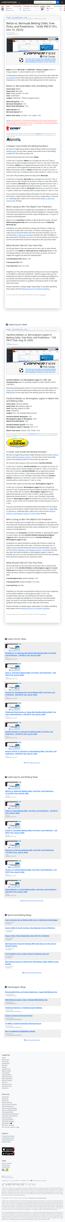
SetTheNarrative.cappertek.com (14, 1011)
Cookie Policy (6, 1167)
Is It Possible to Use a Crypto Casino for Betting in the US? (27, 954)
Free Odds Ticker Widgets (9, 1116)
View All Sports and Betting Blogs (32, 972)
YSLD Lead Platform (8, 1119)
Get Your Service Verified (9, 1104)
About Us (4, 1082)
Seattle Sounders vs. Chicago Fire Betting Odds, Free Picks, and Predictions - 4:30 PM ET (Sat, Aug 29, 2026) (29, 733)
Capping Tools (6, 1069)
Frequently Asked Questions (10, 1114)
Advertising (5, 1100)
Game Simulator (7, 1075)
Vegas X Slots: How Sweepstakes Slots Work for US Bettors (27, 936)
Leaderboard (6, 1063)
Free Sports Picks (7, 1118)
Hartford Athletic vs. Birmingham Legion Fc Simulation (31, 550)
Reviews (4, 1067)
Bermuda (13, 151)
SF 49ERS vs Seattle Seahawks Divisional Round (23, 1023)
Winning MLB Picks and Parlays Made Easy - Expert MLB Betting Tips (31, 992)
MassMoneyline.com (11, 995)
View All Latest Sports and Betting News (32, 900)
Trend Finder (6, 1073)
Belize (54, 149)
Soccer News (9, 34)
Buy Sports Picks (7, 1084)
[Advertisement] (32, 304)
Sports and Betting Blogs (9, 1110)
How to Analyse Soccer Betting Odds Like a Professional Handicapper (31, 920)
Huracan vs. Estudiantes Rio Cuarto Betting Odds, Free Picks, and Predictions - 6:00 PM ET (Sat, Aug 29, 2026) (30, 693)
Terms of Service (7, 1163)
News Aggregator (7, 1078)
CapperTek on (6, 1123)
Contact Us (5, 1088)
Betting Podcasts (7, 1080)
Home (4, 1057)
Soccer (25, 17)
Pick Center (5, 1061)
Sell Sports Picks (7, 1086)
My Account (5, 1059)
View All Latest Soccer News (32, 762)
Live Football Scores (8, 1140)
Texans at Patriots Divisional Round (18, 1016)
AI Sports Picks (6, 1142)
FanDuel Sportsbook (8, 1138)
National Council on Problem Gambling (35, 289)
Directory (5, 1065)
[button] (62, 2)
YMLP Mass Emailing (8, 1121)
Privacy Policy (6, 1165)
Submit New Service (8, 1106)
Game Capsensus (7, 1076)
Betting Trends (6, 1071)
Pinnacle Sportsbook (8, 1136)
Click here (8, 120)
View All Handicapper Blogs (32, 1040)
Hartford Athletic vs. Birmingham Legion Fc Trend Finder (30, 512)
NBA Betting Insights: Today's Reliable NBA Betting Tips (26, 1000)
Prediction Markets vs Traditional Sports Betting (23, 1008)
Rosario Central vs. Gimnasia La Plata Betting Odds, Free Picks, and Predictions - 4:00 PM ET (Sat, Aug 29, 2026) (30, 752)
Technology (5, 1097)
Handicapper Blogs (7, 1112)
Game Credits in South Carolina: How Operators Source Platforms (30, 928)
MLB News (7, 797)
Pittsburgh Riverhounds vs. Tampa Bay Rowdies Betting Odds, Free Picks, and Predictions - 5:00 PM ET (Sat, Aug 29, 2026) (30, 713)
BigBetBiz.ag (39, 133)
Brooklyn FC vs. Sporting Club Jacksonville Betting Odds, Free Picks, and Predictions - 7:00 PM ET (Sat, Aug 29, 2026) (30, 654)
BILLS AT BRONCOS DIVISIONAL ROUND (20, 1031)
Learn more (43, 294)
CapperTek (8, 17)
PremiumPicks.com (32, 433)
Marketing (5, 1099)
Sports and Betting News (17, 17)
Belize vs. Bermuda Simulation (23, 235)
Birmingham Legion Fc (23, 457)
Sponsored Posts (7, 1102)
